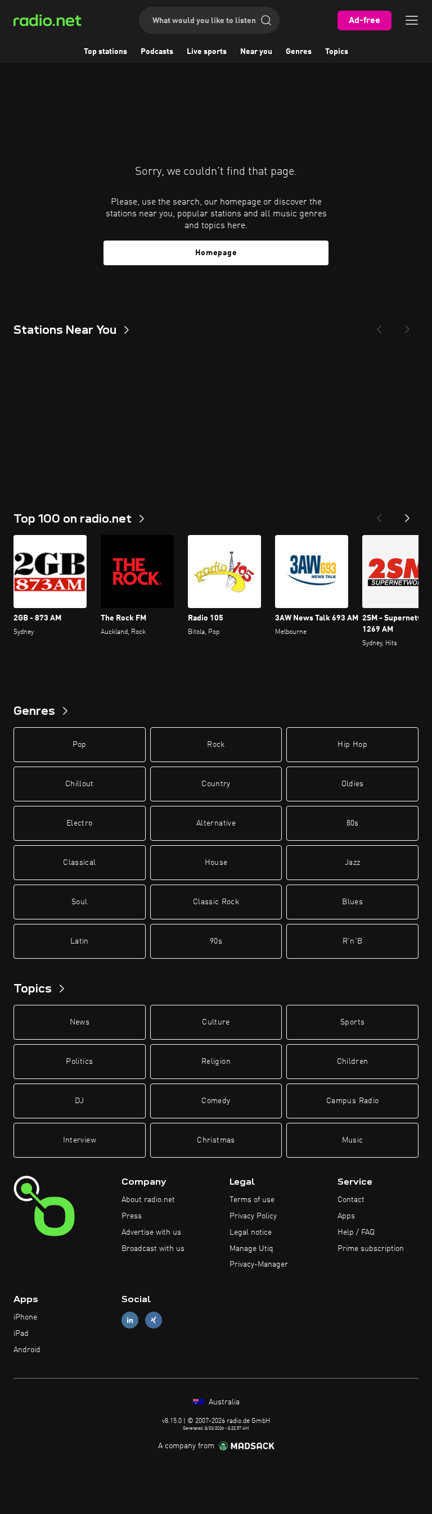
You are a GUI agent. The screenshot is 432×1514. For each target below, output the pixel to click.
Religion (216, 1062)
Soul (79, 902)
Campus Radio (352, 1101)
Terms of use (252, 1200)
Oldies (352, 784)
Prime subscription (371, 1249)
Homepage (216, 253)
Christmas (216, 1140)
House (216, 863)
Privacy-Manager (259, 1264)
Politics (79, 1062)
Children (352, 1062)
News (79, 1022)
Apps (346, 1216)
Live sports (207, 52)
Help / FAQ (356, 1232)
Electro (79, 823)
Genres (299, 52)
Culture (216, 1022)
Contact (351, 1200)
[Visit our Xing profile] (153, 1320)
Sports (352, 1022)
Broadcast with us (153, 1249)
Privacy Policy (253, 1216)
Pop (80, 745)
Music (352, 1140)
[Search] (266, 20)
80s (352, 823)
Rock (215, 745)
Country (215, 784)
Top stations (105, 52)
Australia (223, 1402)
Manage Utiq (251, 1249)
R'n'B (353, 941)
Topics (336, 52)
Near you (256, 52)
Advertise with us (151, 1232)
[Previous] (379, 326)
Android (27, 1350)
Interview (79, 1140)
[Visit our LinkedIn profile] (129, 1320)
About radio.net (148, 1200)
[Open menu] (411, 20)
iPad (21, 1334)
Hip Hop (352, 745)
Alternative (216, 823)
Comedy (215, 1101)
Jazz (352, 863)
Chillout (79, 784)
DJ (79, 1101)
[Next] (407, 326)
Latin (79, 941)
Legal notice (251, 1232)
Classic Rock (216, 902)
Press (132, 1216)
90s (216, 941)
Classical (79, 863)
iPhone (25, 1317)
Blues (352, 902)
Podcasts (157, 52)
